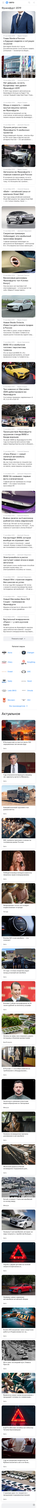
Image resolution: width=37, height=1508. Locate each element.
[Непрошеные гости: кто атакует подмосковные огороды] (18, 898)
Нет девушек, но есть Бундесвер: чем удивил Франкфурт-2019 (15, 85)
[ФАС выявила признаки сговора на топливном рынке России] (18, 833)
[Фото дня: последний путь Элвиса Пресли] (18, 1355)
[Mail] (7, 2)
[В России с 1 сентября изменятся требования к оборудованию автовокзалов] (18, 1061)
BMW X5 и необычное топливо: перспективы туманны (14, 347)
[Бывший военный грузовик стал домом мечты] (18, 800)
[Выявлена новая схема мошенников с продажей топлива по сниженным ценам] (18, 1388)
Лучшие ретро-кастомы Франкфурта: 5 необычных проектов (16, 130)
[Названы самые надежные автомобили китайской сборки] (18, 1290)
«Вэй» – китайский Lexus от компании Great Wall (17, 192)
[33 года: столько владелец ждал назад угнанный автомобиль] (18, 963)
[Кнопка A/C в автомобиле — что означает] (18, 931)
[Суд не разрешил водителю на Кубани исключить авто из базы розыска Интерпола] (18, 1453)
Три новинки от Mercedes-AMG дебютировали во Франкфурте (16, 392)
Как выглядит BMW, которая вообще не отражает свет (17, 539)
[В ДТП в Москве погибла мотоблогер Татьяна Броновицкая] (18, 1420)
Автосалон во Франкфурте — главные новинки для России (17, 173)
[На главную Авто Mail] (11, 2)
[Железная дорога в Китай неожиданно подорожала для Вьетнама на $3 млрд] (18, 1159)
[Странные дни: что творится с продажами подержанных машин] (18, 1486)
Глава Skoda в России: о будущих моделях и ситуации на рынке (18, 41)
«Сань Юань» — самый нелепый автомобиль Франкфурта (14, 456)
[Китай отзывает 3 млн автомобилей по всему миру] (18, 1192)
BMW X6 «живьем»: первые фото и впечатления (17, 477)
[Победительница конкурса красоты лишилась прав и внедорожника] (18, 866)
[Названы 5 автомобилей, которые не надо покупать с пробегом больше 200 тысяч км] (18, 1225)
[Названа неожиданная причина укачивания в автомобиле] (18, 1127)
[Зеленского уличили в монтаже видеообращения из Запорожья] (18, 1094)
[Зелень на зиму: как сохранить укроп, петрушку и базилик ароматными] (18, 1029)
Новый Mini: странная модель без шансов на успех (17, 580)
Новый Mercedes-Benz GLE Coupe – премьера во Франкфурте (16, 602)
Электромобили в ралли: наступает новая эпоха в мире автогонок (18, 560)
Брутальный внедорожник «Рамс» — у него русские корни (16, 622)
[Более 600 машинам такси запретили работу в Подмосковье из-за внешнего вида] (18, 1323)
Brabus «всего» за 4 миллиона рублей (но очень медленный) (18, 519)
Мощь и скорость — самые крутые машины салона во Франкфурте (16, 108)
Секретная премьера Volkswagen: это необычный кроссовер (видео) (17, 236)
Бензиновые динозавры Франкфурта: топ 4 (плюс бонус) (15, 280)
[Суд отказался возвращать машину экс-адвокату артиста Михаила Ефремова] (18, 768)
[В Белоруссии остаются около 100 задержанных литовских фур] (18, 735)
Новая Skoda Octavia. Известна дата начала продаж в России (18, 325)
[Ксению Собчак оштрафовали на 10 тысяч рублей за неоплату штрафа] (18, 996)
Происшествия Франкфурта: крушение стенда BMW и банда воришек (17, 434)
